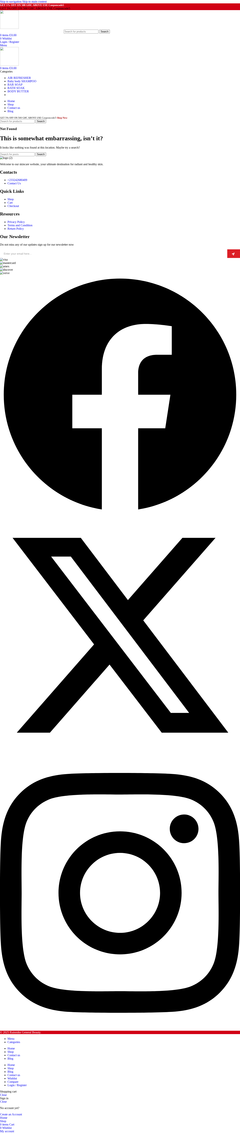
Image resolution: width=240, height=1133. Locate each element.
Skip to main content (34, 1)
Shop (11, 199)
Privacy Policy (16, 221)
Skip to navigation (11, 1)
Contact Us (14, 183)
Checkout (13, 206)
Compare (13, 1081)
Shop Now (62, 117)
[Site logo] (9, 27)
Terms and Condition (20, 225)
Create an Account (11, 1114)
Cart (10, 202)
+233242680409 (17, 180)
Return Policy (16, 228)
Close (3, 1094)
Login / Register (17, 1085)
